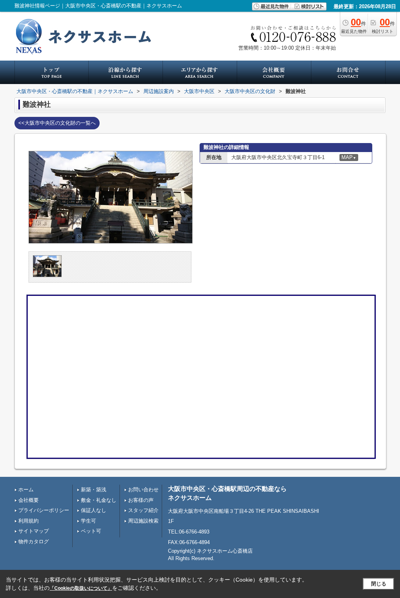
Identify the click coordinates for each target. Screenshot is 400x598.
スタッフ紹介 (143, 510)
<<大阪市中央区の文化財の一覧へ (57, 123)
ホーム (26, 489)
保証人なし (93, 510)
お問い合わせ (143, 489)
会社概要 (28, 500)
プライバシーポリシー (43, 510)
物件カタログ (33, 541)
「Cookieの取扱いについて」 (81, 588)
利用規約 (28, 521)
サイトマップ (33, 531)
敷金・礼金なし (98, 500)
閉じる (378, 584)
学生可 (88, 521)
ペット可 (91, 531)
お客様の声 (141, 500)
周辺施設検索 (143, 521)
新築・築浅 (93, 489)
